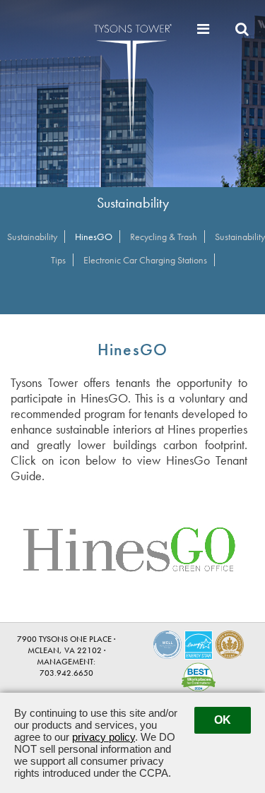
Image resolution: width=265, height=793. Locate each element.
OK (222, 720)
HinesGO (93, 236)
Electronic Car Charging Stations (145, 260)
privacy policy (103, 737)
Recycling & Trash (163, 236)
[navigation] (205, 28)
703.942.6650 (66, 673)
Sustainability (32, 236)
